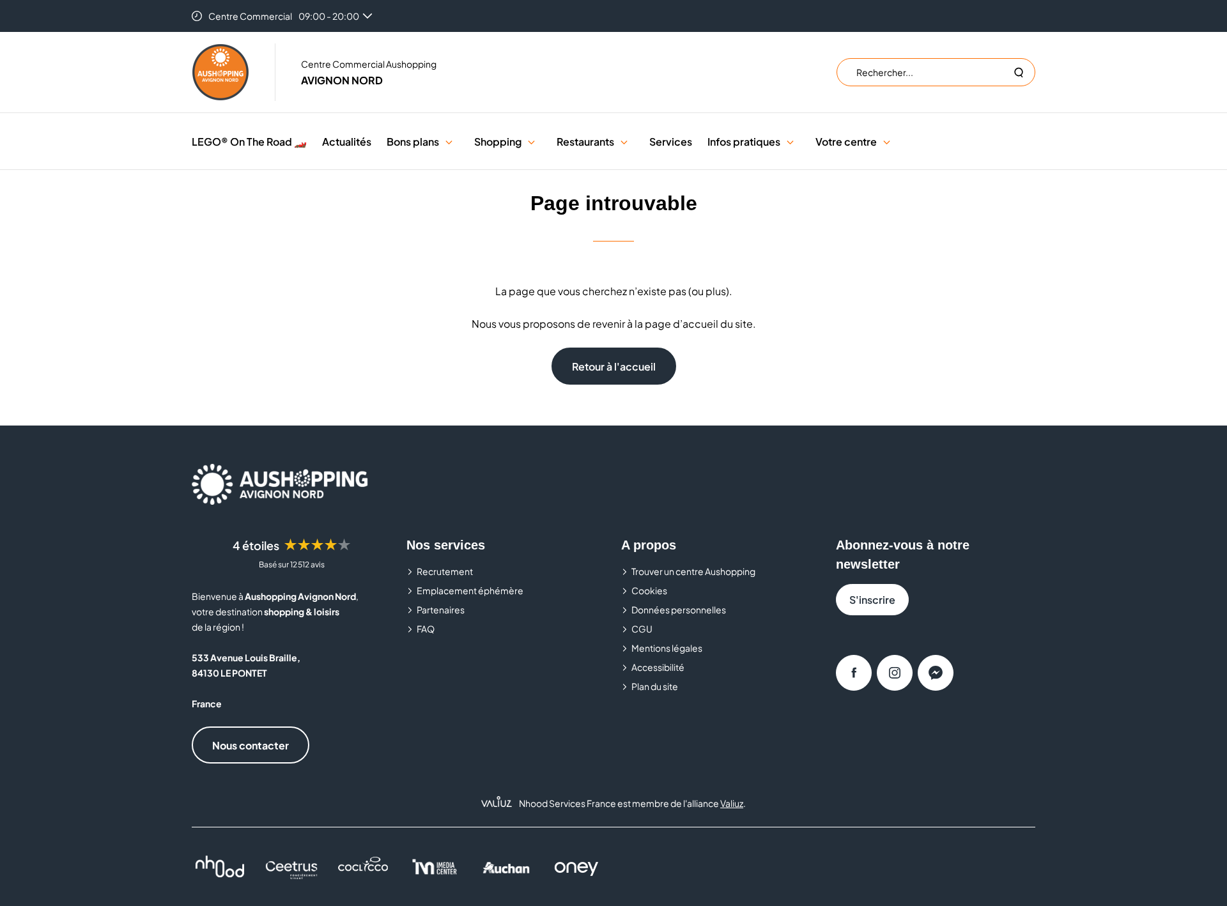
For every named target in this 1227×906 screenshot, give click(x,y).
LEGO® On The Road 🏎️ (249, 141)
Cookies (649, 590)
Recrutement (445, 571)
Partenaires (441, 609)
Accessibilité (657, 667)
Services (670, 141)
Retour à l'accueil (614, 366)
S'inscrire (872, 599)
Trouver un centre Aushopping (693, 571)
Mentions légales (666, 648)
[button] (449, 141)
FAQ (426, 628)
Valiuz (731, 803)
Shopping (497, 141)
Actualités (346, 141)
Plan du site (654, 686)
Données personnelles (678, 609)
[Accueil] (220, 72)
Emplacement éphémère (470, 590)
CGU (641, 628)
